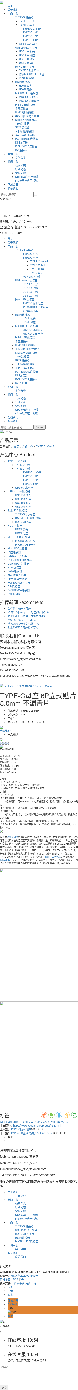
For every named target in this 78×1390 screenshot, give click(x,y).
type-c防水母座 (28, 44)
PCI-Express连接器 (26, 139)
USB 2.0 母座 (27, 55)
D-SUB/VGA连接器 (26, 146)
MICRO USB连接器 (26, 93)
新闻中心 (13, 161)
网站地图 (5, 1279)
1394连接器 (22, 123)
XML (23, 1279)
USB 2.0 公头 (27, 51)
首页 (10, 6)
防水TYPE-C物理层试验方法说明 (27, 616)
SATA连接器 (22, 127)
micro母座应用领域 (26, 180)
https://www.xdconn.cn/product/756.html (37, 1125)
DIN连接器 (21, 142)
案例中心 (13, 154)
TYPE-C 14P (30, 32)
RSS (15, 1279)
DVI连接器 (21, 150)
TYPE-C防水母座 (29, 70)
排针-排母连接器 (25, 135)
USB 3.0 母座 (27, 63)
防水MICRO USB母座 (31, 74)
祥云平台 (19, 1283)
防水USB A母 (27, 78)
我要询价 (5, 731)
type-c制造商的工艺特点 (22, 620)
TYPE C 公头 (26, 21)
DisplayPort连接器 (26, 120)
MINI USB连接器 (25, 104)
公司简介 (20, 1196)
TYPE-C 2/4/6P (32, 28)
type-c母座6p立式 (10, 1122)
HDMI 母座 (25, 89)
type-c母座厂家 (60, 1122)
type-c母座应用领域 (26, 177)
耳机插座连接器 (24, 131)
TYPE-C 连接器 (24, 17)
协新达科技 (12, 837)
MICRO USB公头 (29, 97)
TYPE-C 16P (30, 36)
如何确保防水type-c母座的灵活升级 (28, 612)
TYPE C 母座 (26, 25)
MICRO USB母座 (29, 101)
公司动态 (20, 165)
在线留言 (13, 184)
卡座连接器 (21, 108)
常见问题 (20, 173)
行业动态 (20, 169)
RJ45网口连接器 (25, 112)
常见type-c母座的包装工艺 (23, 623)
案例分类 (20, 158)
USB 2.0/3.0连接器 (26, 47)
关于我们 (13, 9)
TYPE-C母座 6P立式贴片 (36, 1122)
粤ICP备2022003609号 (24, 1275)
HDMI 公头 (25, 85)
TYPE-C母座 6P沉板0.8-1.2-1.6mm (32, 1133)
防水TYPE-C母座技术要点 (23, 627)
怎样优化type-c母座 (19, 608)
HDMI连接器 (22, 82)
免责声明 (30, 1283)
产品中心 (13, 13)
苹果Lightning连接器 (27, 116)
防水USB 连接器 (24, 66)
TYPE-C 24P (30, 40)
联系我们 (13, 188)
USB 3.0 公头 (27, 59)
